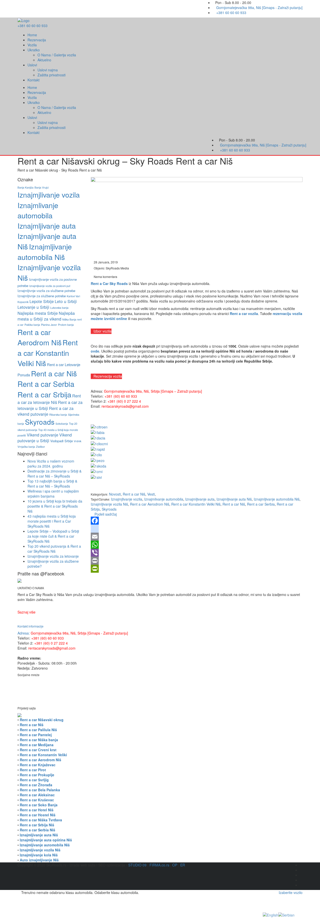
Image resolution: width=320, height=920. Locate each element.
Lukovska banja (59, 308)
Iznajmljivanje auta (199, 499)
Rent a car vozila (244, 313)
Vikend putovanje (42, 435)
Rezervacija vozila (108, 376)
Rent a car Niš (233, 504)
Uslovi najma (48, 69)
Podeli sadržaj (105, 514)
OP (174, 864)
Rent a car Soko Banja (39, 804)
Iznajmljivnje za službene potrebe (42, 295)
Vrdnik (77, 441)
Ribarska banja (58, 414)
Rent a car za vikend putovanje (46, 411)
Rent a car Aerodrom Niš (149, 504)
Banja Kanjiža (26, 187)
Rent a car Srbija (44, 394)
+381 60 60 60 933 (231, 12)
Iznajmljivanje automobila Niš (277, 499)
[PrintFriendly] (197, 569)
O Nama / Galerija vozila (57, 54)
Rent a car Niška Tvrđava (41, 819)
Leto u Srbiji (66, 301)
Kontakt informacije (31, 626)
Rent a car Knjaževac (38, 764)
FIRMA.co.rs (159, 864)
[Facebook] (197, 521)
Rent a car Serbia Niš (37, 829)
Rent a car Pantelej (36, 734)
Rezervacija (37, 39)
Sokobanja (62, 423)
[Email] (197, 537)
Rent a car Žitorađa (36, 784)
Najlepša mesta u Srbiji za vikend (46, 316)
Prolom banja (66, 325)
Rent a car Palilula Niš (38, 729)
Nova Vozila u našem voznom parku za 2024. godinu (51, 463)
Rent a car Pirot (33, 769)
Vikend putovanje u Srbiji (45, 437)
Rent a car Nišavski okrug (42, 719)
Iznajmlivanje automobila (163, 499)
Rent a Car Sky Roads (109, 283)
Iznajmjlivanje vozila (126, 499)
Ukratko (34, 49)
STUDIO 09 (137, 864)
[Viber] (197, 553)
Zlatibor (40, 446)
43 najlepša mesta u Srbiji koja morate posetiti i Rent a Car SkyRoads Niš (52, 521)
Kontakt (34, 79)
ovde (95, 351)
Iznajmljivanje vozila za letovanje (53, 556)
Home (32, 34)
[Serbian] (286, 914)
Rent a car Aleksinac (37, 794)
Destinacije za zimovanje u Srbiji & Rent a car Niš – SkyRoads (55, 474)
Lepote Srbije (42, 301)
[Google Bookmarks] (197, 529)
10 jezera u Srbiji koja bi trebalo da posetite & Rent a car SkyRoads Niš (55, 506)
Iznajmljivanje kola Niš (39, 854)
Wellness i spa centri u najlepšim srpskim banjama (53, 494)
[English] (270, 914)
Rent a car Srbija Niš (37, 824)
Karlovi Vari (73, 296)
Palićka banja (32, 325)
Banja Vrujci (41, 187)
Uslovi (32, 64)
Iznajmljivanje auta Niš (234, 499)
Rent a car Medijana (37, 744)
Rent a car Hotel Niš (37, 809)
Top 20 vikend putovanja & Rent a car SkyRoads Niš (54, 549)
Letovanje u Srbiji (33, 307)
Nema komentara (105, 276)
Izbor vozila (103, 331)
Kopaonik (23, 302)
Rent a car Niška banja (39, 739)
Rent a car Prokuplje (37, 774)
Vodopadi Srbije (61, 440)
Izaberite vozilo (290, 892)
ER (182, 864)
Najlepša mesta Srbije (38, 313)
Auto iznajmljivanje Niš (39, 859)
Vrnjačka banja (26, 446)
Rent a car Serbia (261, 504)
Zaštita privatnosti (52, 74)
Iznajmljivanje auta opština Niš (46, 839)
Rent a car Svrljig (34, 779)
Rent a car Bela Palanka (40, 789)
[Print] (197, 561)
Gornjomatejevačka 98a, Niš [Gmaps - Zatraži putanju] (259, 7)
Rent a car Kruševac (37, 799)
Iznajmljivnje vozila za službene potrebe (46, 290)
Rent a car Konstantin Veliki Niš (195, 504)
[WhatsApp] (197, 545)
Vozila (32, 44)
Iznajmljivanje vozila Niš (109, 504)
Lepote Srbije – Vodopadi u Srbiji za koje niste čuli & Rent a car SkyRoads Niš (53, 536)
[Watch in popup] (99, 426)
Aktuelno (44, 59)
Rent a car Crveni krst (38, 749)
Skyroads (109, 509)
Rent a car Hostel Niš (38, 814)
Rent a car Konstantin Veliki (43, 754)
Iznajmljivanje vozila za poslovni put (49, 286)
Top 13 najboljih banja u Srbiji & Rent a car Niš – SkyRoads (52, 484)
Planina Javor (49, 325)
